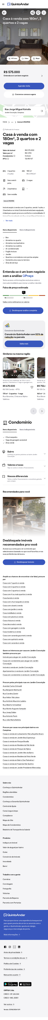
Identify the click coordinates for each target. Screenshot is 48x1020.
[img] (18, 367)
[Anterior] (33, 411)
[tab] (10, 230)
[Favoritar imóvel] (38, 12)
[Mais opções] (43, 12)
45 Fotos (14, 58)
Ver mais (9, 221)
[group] (18, 379)
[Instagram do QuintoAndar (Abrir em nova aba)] (9, 947)
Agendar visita (24, 86)
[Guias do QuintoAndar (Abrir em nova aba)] (14, 947)
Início (5, 122)
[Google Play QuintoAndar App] (11, 984)
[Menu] (3, 4)
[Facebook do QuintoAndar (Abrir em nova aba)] (5, 947)
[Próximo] (42, 411)
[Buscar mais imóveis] (4, 12)
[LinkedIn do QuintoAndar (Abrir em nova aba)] (19, 947)
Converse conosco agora (25, 94)
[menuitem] (7, 122)
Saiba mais (24, 344)
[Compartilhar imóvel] (32, 12)
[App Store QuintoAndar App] (25, 984)
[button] (24, 453)
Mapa (37, 58)
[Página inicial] (18, 4)
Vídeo (26, 58)
